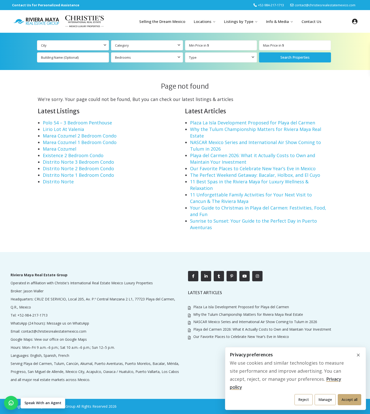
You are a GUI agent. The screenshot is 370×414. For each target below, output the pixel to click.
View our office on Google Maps (60, 339)
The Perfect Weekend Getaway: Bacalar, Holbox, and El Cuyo (255, 175)
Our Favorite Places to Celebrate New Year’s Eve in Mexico (253, 168)
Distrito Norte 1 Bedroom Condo (78, 175)
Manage (325, 399)
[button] (34, 403)
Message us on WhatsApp (68, 323)
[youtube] (244, 276)
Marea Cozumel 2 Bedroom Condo (80, 136)
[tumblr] (219, 276)
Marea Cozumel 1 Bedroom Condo (80, 142)
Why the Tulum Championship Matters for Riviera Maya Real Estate (248, 314)
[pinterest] (232, 276)
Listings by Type (238, 21)
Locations (202, 21)
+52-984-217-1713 (32, 315)
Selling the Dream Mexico (162, 21)
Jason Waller (33, 291)
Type (193, 57)
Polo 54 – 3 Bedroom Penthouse (77, 123)
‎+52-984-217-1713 (271, 5)
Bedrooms (123, 57)
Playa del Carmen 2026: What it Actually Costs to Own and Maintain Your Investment (262, 329)
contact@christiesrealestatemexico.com (325, 5)
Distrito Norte (58, 182)
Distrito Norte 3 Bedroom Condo (78, 162)
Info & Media (277, 21)
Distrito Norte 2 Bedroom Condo (78, 168)
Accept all (349, 399)
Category (122, 45)
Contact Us (311, 21)
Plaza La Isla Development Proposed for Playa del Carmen (252, 123)
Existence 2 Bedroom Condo (73, 155)
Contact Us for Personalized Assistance (45, 5)
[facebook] (193, 276)
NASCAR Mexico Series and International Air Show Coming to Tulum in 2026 (255, 321)
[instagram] (257, 276)
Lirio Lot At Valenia (63, 129)
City (44, 45)
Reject (303, 399)
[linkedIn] (206, 276)
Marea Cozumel (59, 149)
